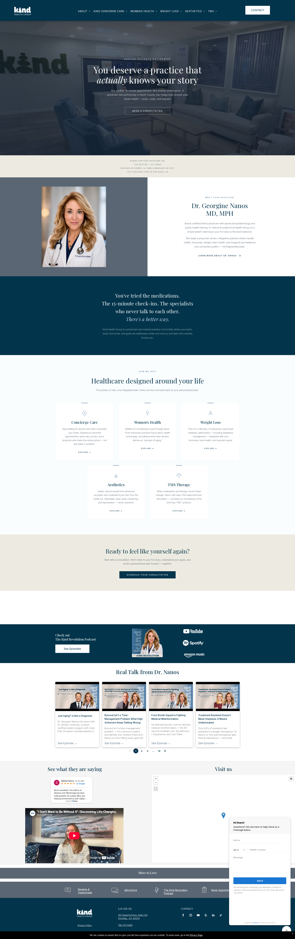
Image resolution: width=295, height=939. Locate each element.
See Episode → (67, 743)
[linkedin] (213, 915)
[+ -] (223, 819)
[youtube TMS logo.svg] (193, 637)
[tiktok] (221, 915)
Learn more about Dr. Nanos (217, 255)
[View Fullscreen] (156, 789)
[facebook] (183, 915)
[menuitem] (84, 11)
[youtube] (198, 915)
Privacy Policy (85, 925)
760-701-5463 (125, 925)
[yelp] (206, 915)
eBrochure (130, 890)
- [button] (156, 783)
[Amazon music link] (194, 660)
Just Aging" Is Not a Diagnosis (75, 715)
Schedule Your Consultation (147, 575)
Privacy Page (196, 935)
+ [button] (156, 779)
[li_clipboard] (204, 893)
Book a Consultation (147, 111)
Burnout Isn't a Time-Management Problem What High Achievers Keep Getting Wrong (123, 719)
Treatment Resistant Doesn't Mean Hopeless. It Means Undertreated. (214, 719)
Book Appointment (222, 890)
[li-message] (68, 893)
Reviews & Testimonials (85, 891)
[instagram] (191, 915)
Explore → (84, 452)
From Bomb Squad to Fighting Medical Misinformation (168, 717)
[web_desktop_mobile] (115, 893)
